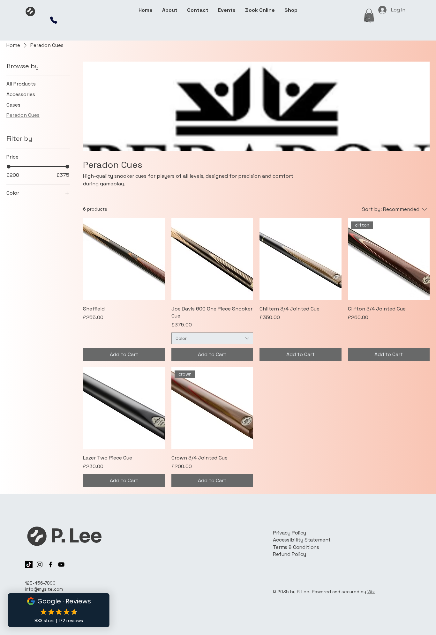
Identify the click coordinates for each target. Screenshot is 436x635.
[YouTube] (61, 564)
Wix (371, 591)
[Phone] (53, 20)
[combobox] (212, 338)
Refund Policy (289, 554)
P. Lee (76, 536)
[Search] (367, 20)
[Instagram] (39, 564)
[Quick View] (124, 259)
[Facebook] (50, 564)
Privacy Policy (289, 532)
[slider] (8, 166)
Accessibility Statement (302, 539)
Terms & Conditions (296, 547)
